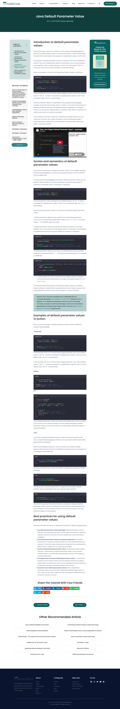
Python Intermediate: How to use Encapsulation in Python (83, 631)
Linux (55, 688)
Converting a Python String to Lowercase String (82, 625)
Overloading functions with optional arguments (19, 111)
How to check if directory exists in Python (18, 123)
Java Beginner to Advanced (60, 299)
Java (52, 21)
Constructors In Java (37, 654)
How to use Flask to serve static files (83, 636)
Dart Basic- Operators (19, 129)
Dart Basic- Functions (19, 133)
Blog (73, 4)
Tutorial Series (53, 4)
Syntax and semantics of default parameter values (20, 59)
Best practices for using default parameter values (20, 72)
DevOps (56, 691)
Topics (41, 4)
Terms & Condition (77, 686)
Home (34, 4)
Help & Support (76, 684)
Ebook (65, 4)
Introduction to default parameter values (20, 52)
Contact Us (91, 4)
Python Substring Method (18, 117)
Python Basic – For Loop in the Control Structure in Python (37, 636)
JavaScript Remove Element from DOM (37, 648)
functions (70, 61)
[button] (99, 3)
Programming (69, 21)
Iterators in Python (83, 648)
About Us (81, 4)
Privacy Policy (76, 688)
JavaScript (43, 105)
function (54, 182)
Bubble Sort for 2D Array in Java (37, 642)
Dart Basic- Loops (83, 642)
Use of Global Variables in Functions (37, 625)
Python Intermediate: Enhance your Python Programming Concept (19, 103)
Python (49, 105)
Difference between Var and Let (83, 654)
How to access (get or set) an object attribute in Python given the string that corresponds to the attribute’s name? (19, 93)
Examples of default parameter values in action (20, 66)
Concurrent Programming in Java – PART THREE (19, 138)
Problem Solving (59, 21)
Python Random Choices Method (37, 631)
